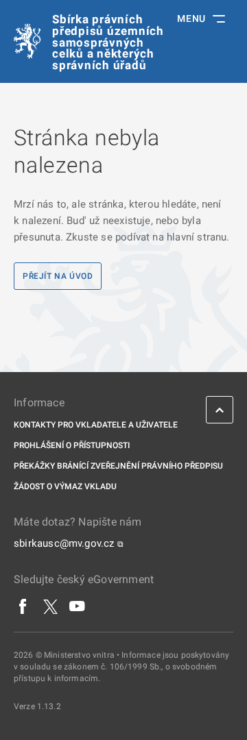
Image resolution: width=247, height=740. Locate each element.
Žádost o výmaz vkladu (65, 486)
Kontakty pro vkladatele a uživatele (96, 425)
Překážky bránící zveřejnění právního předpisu (118, 466)
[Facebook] (23, 606)
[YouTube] (77, 606)
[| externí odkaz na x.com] (50, 606)
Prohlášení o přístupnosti (72, 445)
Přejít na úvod (58, 276)
